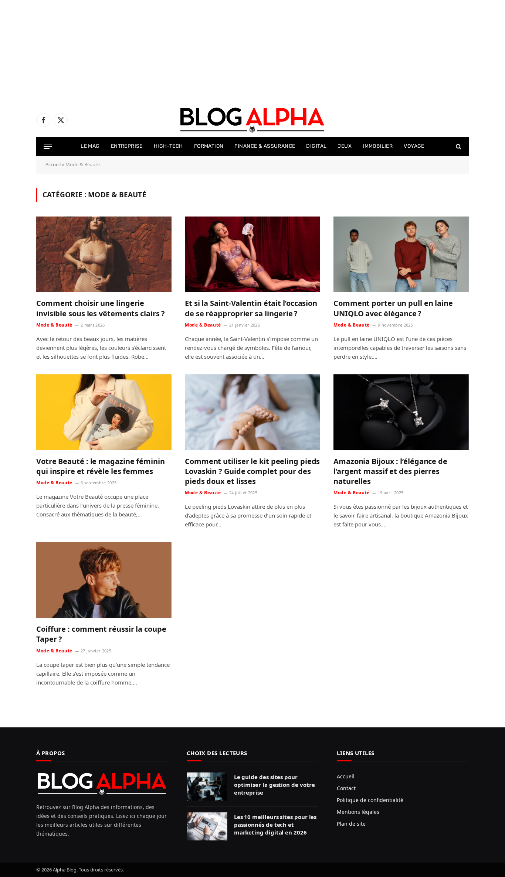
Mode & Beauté (54, 325)
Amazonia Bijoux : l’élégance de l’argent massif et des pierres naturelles (390, 471)
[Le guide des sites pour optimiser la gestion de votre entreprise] (207, 786)
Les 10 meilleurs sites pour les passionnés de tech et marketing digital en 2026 (275, 824)
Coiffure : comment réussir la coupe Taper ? (101, 634)
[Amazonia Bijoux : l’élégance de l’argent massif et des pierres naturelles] (401, 412)
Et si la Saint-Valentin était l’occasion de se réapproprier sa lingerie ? (251, 308)
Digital (316, 146)
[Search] (457, 146)
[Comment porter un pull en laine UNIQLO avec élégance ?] (401, 254)
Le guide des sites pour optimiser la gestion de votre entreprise (274, 784)
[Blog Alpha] (252, 120)
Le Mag (90, 146)
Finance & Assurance (264, 146)
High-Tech (168, 146)
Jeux (345, 146)
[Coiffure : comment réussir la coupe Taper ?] (104, 580)
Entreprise (127, 146)
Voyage (414, 146)
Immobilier (378, 146)
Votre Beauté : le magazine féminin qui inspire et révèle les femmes (100, 466)
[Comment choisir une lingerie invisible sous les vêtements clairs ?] (104, 254)
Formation (209, 146)
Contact (346, 788)
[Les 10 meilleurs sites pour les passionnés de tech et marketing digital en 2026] (207, 826)
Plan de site (351, 823)
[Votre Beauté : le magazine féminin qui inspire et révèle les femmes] (104, 412)
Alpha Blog (65, 869)
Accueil (53, 164)
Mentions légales (358, 811)
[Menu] (48, 146)
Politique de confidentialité (370, 799)
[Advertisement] (222, 51)
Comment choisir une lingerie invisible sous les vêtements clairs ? (100, 308)
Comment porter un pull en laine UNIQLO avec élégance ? (393, 308)
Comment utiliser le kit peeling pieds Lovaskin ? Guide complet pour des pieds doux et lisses (252, 471)
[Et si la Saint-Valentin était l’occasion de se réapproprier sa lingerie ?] (252, 254)
